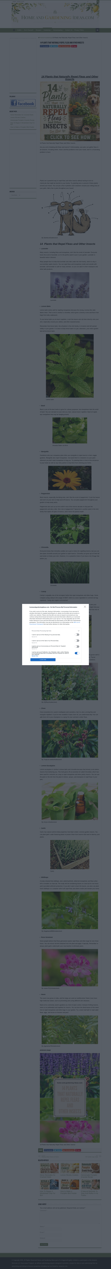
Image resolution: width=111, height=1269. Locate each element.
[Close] (85, 607)
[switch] (77, 634)
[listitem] (55, 631)
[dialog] (55, 634)
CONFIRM (43, 659)
